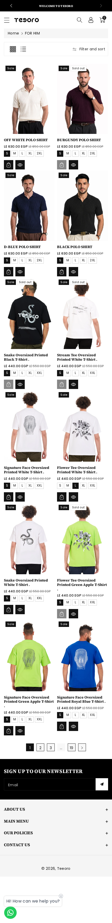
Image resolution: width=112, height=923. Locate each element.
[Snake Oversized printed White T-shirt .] (29, 538)
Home (13, 33)
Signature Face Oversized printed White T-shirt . (26, 470)
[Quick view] (20, 164)
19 (71, 747)
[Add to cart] (8, 164)
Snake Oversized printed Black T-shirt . (26, 357)
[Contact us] (10, 912)
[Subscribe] (102, 784)
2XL (39, 153)
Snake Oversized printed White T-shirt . (26, 582)
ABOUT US (14, 809)
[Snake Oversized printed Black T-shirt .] (29, 313)
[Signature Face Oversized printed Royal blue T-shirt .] (82, 655)
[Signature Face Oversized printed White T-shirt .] (29, 426)
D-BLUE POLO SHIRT (22, 246)
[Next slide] (101, 5)
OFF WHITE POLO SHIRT (26, 139)
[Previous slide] (11, 5)
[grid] (12, 49)
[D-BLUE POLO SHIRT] (29, 206)
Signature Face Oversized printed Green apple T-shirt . (29, 702)
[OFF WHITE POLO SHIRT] (29, 99)
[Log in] (91, 20)
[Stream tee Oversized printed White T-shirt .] (82, 313)
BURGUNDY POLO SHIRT (79, 139)
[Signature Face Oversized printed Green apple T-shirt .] (29, 655)
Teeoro (64, 868)
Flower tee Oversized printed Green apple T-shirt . (82, 585)
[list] (23, 49)
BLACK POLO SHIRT (74, 246)
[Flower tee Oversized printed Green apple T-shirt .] (82, 538)
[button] (9, 20)
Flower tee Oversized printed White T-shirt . (77, 470)
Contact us (17, 844)
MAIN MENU (16, 821)
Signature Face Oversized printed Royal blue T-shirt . (81, 699)
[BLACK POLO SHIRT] (82, 206)
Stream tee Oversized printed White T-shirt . (77, 357)
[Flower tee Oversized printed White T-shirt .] (82, 426)
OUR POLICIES (18, 833)
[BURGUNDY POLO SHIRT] (82, 99)
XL (30, 153)
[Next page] (82, 747)
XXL (39, 373)
